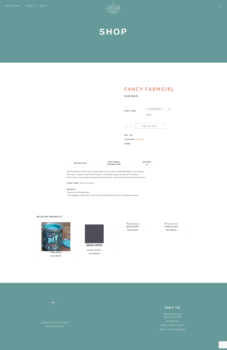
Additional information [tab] (114, 163)
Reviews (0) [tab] (147, 163)
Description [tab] (80, 163)
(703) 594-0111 (172, 321)
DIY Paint (140, 139)
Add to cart (149, 126)
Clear (149, 114)
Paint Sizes (130, 111)
